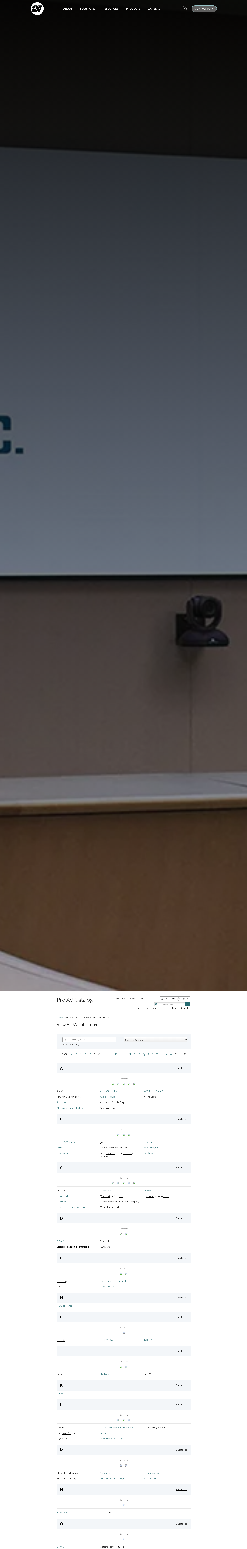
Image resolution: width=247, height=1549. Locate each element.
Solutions (87, 8)
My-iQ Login (170, 998)
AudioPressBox (107, 1096)
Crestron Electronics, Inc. (156, 1196)
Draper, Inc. (106, 1241)
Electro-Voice (63, 1281)
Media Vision (106, 1472)
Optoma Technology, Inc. (112, 1546)
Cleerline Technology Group (71, 1207)
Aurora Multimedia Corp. (112, 1102)
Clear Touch (62, 1196)
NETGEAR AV (107, 1512)
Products (133, 8)
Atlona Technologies (110, 1091)
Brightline (149, 1142)
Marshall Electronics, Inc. (69, 1472)
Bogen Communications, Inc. (114, 1147)
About (67, 8)
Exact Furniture (107, 1286)
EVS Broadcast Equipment (113, 1281)
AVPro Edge (150, 1096)
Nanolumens (63, 1512)
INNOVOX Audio (108, 1339)
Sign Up (185, 998)
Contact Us (143, 998)
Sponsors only (72, 1044)
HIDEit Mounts (64, 1305)
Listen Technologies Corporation (116, 1427)
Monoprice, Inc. (151, 1472)
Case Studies (120, 998)
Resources (110, 8)
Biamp (103, 1142)
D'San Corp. (63, 1241)
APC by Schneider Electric (70, 1107)
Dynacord (105, 1246)
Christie (61, 1190)
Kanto (60, 1393)
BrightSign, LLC (151, 1147)
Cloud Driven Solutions (111, 1196)
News (132, 998)
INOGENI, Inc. (151, 1339)
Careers (154, 8)
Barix (59, 1147)
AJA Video (62, 1091)
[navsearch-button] (186, 9)
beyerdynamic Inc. (65, 1153)
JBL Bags (104, 1374)
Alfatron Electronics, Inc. (69, 1096)
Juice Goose (150, 1374)
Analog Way (63, 1102)
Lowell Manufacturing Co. (113, 1438)
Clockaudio (105, 1190)
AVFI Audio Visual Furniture (157, 1091)
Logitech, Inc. (106, 1433)
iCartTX (61, 1339)
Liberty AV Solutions (67, 1433)
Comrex (147, 1190)
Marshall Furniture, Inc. (68, 1478)
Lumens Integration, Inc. (155, 1427)
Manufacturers (159, 1008)
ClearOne (62, 1201)
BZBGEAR (149, 1153)
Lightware (62, 1438)
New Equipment (180, 1008)
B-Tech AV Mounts (66, 1142)
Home (60, 1017)
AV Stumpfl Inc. (107, 1107)
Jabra (59, 1374)
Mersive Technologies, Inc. (113, 1478)
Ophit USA (62, 1546)
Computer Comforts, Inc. (112, 1207)
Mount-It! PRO (151, 1478)
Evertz (60, 1286)
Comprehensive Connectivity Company (119, 1201)
